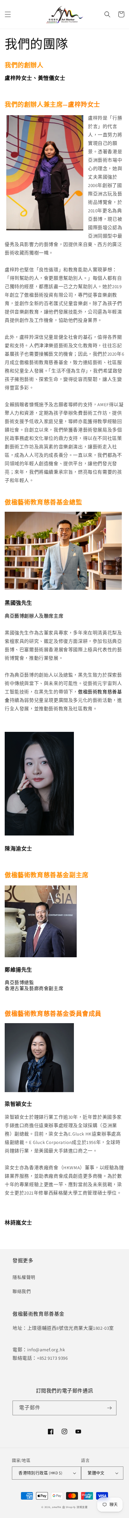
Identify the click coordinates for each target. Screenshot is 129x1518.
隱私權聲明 (24, 1277)
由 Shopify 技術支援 (75, 1507)
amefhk (56, 1507)
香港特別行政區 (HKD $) (40, 1473)
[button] (8, 14)
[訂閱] (109, 1408)
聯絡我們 (22, 1291)
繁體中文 (96, 1473)
